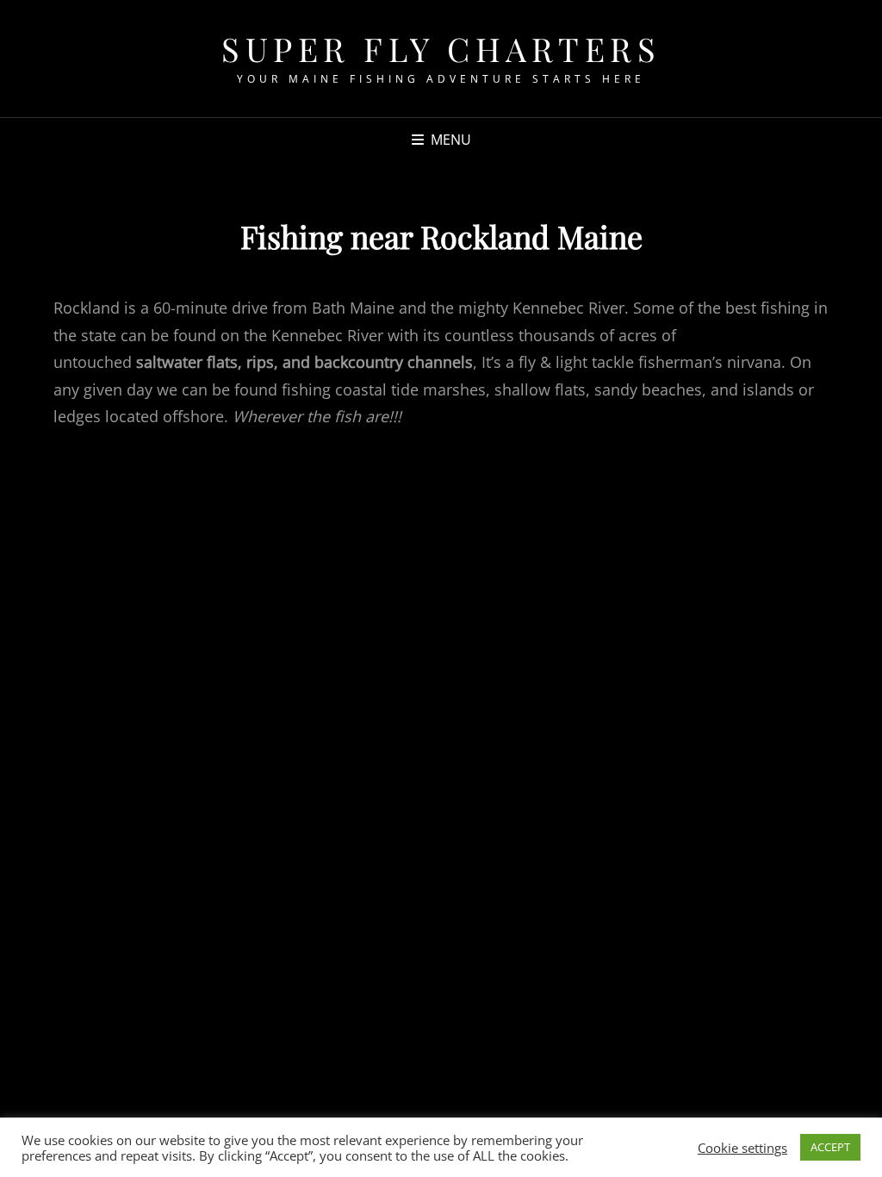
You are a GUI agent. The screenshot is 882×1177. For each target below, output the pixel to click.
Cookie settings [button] (742, 1147)
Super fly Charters (441, 49)
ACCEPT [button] (830, 1147)
